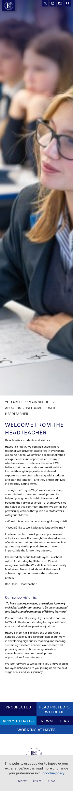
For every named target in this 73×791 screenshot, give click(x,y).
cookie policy (54, 773)
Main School (40, 402)
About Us (13, 407)
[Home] (8, 5)
